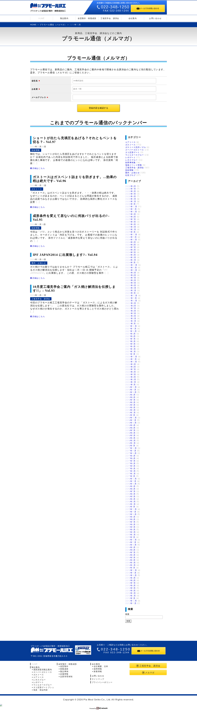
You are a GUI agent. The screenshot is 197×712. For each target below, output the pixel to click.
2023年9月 (130, 272)
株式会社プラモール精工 (48, 6)
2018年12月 (131, 417)
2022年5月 (130, 313)
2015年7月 (130, 522)
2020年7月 (130, 369)
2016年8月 (130, 489)
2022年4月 (130, 316)
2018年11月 (130, 420)
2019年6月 (130, 402)
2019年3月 (130, 410)
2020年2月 (130, 382)
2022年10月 (131, 300)
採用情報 (98, 669)
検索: (127, 614)
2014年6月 (130, 555)
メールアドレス (39, 97)
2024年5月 (130, 252)
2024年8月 (130, 244)
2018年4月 (130, 438)
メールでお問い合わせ (148, 8)
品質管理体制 (66, 676)
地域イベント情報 (133, 165)
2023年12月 (131, 265)
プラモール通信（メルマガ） (53, 24)
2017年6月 (130, 463)
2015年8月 (130, 519)
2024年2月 (130, 260)
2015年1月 (130, 537)
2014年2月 (130, 565)
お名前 (35, 89)
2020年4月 (130, 377)
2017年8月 (130, 458)
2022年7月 (130, 308)
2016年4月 (130, 499)
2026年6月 (130, 191)
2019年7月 (130, 400)
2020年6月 (130, 372)
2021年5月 (130, 344)
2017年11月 (130, 451)
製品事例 (64, 671)
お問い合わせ (155, 18)
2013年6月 (130, 585)
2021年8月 (130, 336)
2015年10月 (131, 514)
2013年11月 (130, 573)
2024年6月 (130, 250)
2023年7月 (130, 278)
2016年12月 (131, 478)
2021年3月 (130, 349)
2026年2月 (130, 201)
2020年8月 (130, 367)
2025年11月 (131, 209)
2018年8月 (130, 428)
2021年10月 (131, 331)
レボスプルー (131, 160)
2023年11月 (131, 267)
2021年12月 (131, 326)
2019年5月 (130, 405)
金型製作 (64, 666)
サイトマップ (98, 679)
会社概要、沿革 (101, 666)
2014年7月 (130, 552)
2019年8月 (130, 397)
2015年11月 (130, 512)
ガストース (36, 189)
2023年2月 (130, 290)
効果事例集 (130, 162)
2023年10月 (131, 270)
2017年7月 (130, 461)
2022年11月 (131, 298)
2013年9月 (130, 578)
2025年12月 (131, 206)
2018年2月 (130, 443)
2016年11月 (130, 481)
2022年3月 (130, 318)
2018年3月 (130, 440)
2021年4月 (130, 346)
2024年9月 (130, 242)
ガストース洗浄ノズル (135, 147)
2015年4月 (130, 529)
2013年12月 (131, 570)
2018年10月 (131, 423)
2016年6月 (130, 494)
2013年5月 (130, 588)
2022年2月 (130, 321)
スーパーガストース (134, 150)
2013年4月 (130, 590)
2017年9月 (130, 456)
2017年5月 (130, 466)
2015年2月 (130, 534)
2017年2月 (130, 473)
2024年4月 (130, 255)
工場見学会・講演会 (40, 299)
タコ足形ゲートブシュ (43, 687)
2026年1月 (130, 204)
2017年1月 (130, 476)
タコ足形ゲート (132, 152)
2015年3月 (130, 532)
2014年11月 (130, 542)
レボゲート (130, 157)
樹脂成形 (64, 669)
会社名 (35, 81)
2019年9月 (130, 395)
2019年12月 (131, 387)
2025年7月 (130, 219)
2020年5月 (130, 374)
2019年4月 (130, 407)
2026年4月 (130, 196)
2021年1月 (130, 354)
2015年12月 (131, 509)
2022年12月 (131, 295)
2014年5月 (130, 557)
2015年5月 (130, 527)
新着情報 (98, 671)
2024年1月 (130, 262)
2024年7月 (130, 247)
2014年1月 (130, 567)
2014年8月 (130, 550)
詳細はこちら (39, 168)
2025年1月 (130, 232)
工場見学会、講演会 (110, 18)
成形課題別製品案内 (42, 669)
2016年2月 (130, 504)
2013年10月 (131, 575)
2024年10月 (131, 239)
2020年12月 (131, 356)
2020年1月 (130, 384)
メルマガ (150, 672)
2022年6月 (130, 311)
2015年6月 (130, 524)
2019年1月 (130, 415)
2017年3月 (130, 471)
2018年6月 (130, 433)
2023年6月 (130, 280)
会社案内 (133, 18)
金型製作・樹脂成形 (87, 18)
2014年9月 (130, 547)
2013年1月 (130, 598)
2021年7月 (130, 339)
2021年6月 (130, 341)
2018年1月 (130, 445)
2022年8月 (130, 306)
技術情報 (35, 150)
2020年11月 (131, 359)
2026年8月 (130, 186)
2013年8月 (130, 580)
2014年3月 (130, 562)
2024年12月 (131, 234)
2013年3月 (130, 593)
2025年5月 (130, 222)
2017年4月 (130, 468)
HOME (41, 18)
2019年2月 (130, 412)
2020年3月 (130, 379)
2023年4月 (130, 285)
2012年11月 (130, 603)
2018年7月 (130, 430)
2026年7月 (130, 189)
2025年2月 (130, 229)
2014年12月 (131, 540)
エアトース (130, 142)
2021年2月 (130, 351)
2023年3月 (130, 288)
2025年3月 (130, 227)
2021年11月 (130, 328)
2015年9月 (130, 517)
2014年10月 (131, 545)
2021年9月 (130, 334)
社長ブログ (130, 175)
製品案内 (64, 18)
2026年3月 (130, 199)
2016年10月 (131, 484)
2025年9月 (130, 214)
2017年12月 (131, 448)
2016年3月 (130, 501)
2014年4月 (130, 560)
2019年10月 (131, 392)
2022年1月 (130, 323)
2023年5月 (130, 283)
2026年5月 (130, 194)
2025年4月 (130, 224)
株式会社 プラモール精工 (52, 650)
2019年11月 (130, 389)
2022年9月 (130, 303)
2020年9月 (130, 364)
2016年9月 (130, 486)
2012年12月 (131, 601)
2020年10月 (131, 361)
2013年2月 (130, 595)
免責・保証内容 (40, 690)
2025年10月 (131, 211)
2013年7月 (130, 583)
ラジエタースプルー (134, 155)
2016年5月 (130, 496)
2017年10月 (131, 453)
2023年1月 (130, 293)
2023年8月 (130, 275)
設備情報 (64, 674)
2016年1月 (130, 506)
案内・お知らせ (38, 263)
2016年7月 (130, 491)
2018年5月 (130, 435)
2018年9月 (130, 425)
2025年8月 (130, 217)
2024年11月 (131, 237)
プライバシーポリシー (102, 682)
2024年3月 (130, 257)
